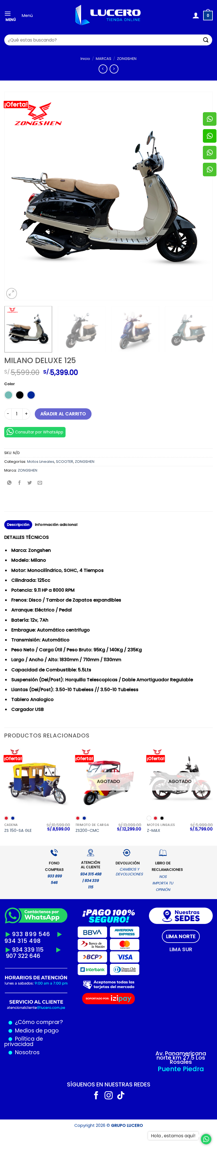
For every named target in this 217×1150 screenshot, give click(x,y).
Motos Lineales (40, 461)
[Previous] (15, 196)
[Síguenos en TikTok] (121, 1096)
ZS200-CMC (87, 830)
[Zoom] (11, 293)
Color (9, 384)
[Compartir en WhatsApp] (9, 483)
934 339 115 (28, 950)
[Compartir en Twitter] (29, 483)
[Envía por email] (40, 483)
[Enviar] (206, 39)
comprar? (49, 1022)
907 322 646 (23, 956)
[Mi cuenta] (195, 15)
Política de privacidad (23, 1041)
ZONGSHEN (126, 58)
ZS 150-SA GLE (18, 830)
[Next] (201, 196)
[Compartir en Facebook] (19, 483)
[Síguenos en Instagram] (109, 1096)
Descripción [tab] (18, 524)
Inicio (85, 58)
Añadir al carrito (63, 414)
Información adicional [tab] (56, 524)
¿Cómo (25, 1022)
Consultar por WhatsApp (39, 432)
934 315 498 (22, 941)
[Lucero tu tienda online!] (108, 15)
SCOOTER (64, 461)
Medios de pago (35, 1030)
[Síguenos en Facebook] (96, 1096)
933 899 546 (31, 934)
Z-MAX (153, 830)
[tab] (181, 936)
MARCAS (103, 58)
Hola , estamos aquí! (173, 1135)
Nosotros (27, 1052)
